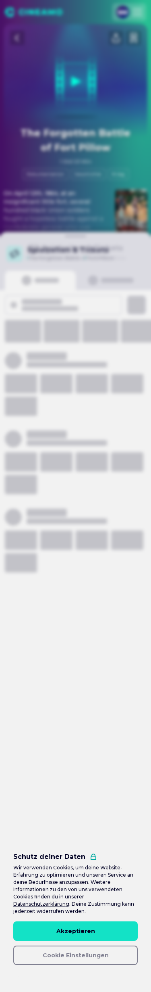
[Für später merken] (133, 38)
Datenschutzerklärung (41, 904)
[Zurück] (17, 38)
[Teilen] (116, 38)
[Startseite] (33, 12)
